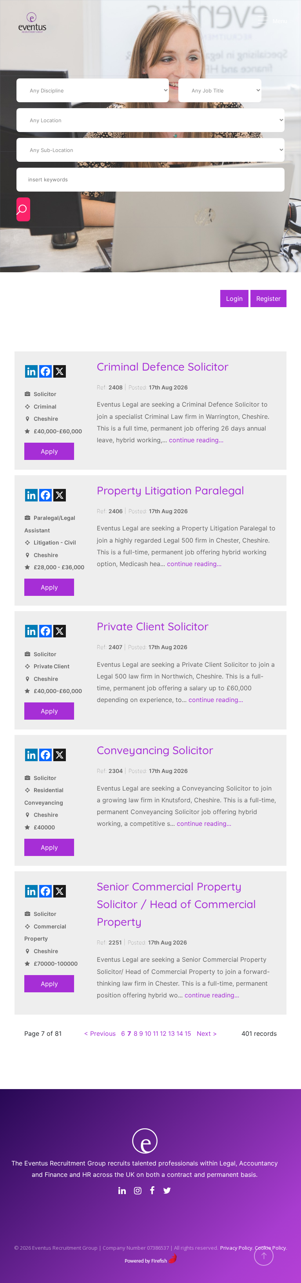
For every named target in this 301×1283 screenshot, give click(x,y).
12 (163, 1033)
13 (171, 1033)
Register (268, 298)
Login (234, 298)
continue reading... (196, 440)
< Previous (100, 1033)
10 (148, 1033)
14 (179, 1033)
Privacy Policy (236, 1247)
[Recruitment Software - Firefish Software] (151, 1257)
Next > (207, 1033)
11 (155, 1033)
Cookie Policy (270, 1247)
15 (188, 1033)
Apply (49, 451)
